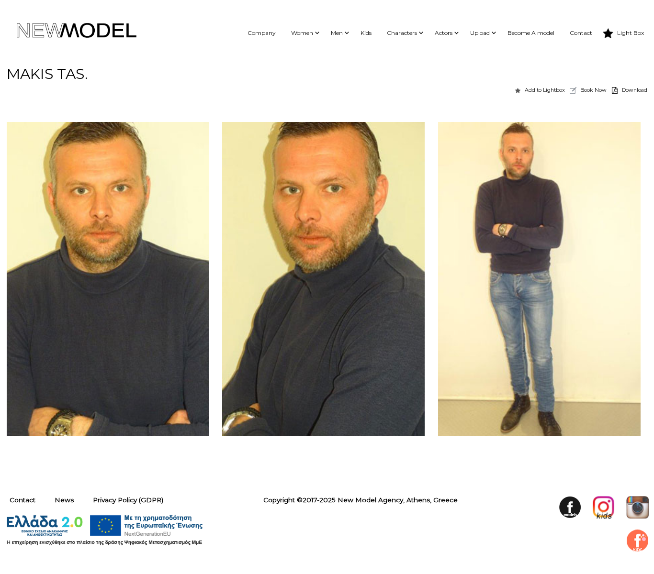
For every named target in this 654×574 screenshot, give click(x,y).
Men (337, 32)
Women (302, 32)
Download (634, 90)
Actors (443, 32)
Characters (402, 32)
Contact (581, 32)
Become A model (530, 32)
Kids (366, 32)
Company (262, 32)
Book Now (593, 90)
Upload (480, 32)
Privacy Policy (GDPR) (128, 500)
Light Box (630, 32)
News (64, 500)
